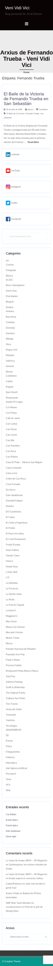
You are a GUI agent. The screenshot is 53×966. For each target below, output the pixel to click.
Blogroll (10, 302)
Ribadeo (10, 355)
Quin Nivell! (12, 392)
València (10, 361)
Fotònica (10, 757)
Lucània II (11, 610)
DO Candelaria (13, 511)
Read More (33, 142)
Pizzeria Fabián (14, 665)
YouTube (15, 170)
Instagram (15, 187)
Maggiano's (11, 616)
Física (9, 746)
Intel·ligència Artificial (16, 768)
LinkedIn (15, 154)
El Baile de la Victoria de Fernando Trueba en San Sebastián (26, 99)
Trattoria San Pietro (15, 698)
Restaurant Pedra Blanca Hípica (22, 671)
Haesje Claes (13, 555)
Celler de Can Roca (16, 478)
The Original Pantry (15, 693)
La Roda (10, 599)
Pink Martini (12, 296)
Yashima (10, 720)
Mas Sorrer (11, 621)
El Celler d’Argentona (16, 522)
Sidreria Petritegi (14, 682)
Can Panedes (13, 446)
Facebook (15, 219)
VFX (8, 785)
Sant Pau (10, 676)
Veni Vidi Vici (17, 8)
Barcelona (11, 317)
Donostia (10, 328)
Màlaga (9, 339)
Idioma (9, 371)
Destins (9, 307)
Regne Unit (11, 350)
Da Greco (10, 490)
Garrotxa (10, 333)
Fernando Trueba (32, 114)
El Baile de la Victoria (15, 114)
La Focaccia (12, 588)
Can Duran (11, 429)
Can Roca (11, 451)
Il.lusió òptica (12, 820)
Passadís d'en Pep (15, 654)
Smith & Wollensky (15, 687)
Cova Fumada (13, 484)
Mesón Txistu (12, 638)
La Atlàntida (12, 583)
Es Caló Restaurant (15, 539)
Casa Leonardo (13, 468)
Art (7, 260)
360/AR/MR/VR (13, 730)
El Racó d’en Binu (15, 533)
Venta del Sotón (14, 709)
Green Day (11, 291)
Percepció (11, 774)
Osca (8, 344)
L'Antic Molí (11, 572)
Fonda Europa (13, 544)
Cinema (10, 265)
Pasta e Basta (13, 660)
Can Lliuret (11, 435)
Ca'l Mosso (11, 407)
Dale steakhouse (14, 495)
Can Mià (10, 440)
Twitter (14, 203)
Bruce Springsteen (15, 285)
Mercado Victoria (14, 632)
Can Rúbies (12, 457)
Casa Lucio (11, 473)
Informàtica (11, 763)
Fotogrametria (13, 752)
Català (9, 381)
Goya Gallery (12, 550)
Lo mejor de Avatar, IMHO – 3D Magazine (26, 860)
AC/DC (9, 280)
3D (7, 735)
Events (9, 741)
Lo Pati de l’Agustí (15, 605)
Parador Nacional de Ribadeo (21, 649)
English (9, 387)
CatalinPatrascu (14, 884)
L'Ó (7, 577)
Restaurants (12, 398)
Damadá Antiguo (14, 500)
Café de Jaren (13, 418)
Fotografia (11, 270)
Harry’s (9, 561)
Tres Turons (12, 704)
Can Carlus (11, 424)
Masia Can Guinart (15, 627)
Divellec (10, 506)
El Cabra (10, 517)
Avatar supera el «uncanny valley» (26, 878)
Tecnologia (11, 726)
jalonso (30, 109)
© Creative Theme (11, 961)
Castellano (43, 109)
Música (9, 276)
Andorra (10, 311)
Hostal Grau (12, 566)
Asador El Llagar (14, 402)
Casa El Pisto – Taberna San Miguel (24, 462)
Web (8, 790)
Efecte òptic (11, 836)
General (10, 366)
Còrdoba (10, 322)
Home (26, 72)
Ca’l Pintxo (11, 413)
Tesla (8, 779)
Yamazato (11, 715)
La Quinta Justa (13, 594)
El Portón (10, 528)
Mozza (9, 643)
